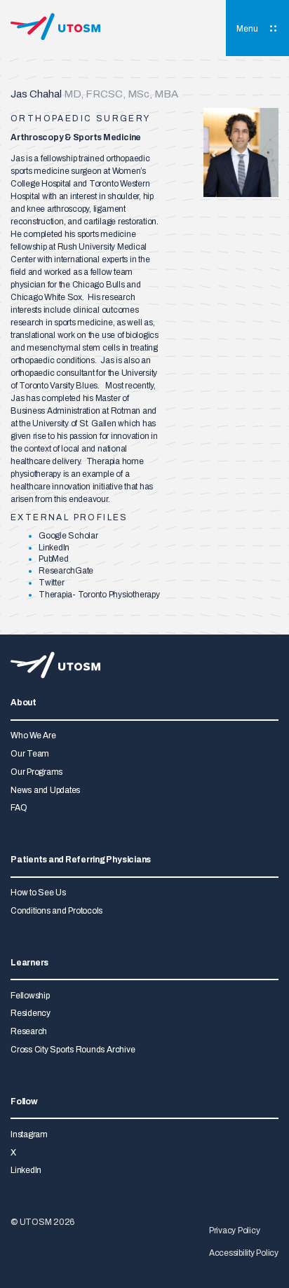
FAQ (19, 808)
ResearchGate (66, 571)
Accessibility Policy (243, 1253)
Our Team (30, 754)
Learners (29, 963)
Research (29, 1031)
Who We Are (33, 735)
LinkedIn (54, 548)
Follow (24, 1101)
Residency (31, 1013)
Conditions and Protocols (56, 911)
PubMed (54, 559)
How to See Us (38, 892)
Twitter (51, 583)
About (23, 702)
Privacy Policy (234, 1230)
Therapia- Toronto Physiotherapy (99, 594)
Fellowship (30, 996)
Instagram (29, 1134)
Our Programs (36, 772)
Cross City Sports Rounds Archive (73, 1050)
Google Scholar (68, 536)
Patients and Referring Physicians (81, 860)
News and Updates (45, 790)
